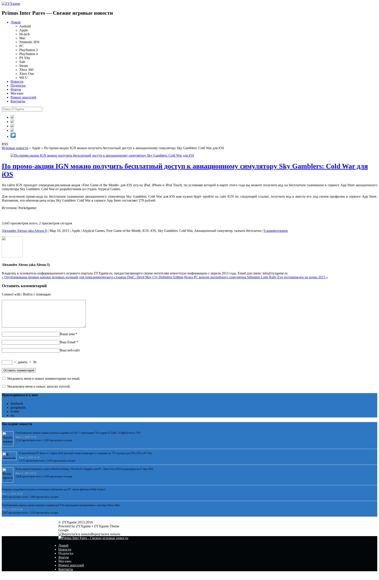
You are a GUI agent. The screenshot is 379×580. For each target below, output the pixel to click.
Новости (17, 81)
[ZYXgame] (11, 3)
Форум (16, 89)
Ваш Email (67, 342)
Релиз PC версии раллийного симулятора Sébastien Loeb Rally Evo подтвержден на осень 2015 (256, 277)
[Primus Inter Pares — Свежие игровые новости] (93, 538)
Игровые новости (15, 148)
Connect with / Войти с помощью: (26, 294)
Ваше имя (67, 334)
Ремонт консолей (23, 97)
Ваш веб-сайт (70, 350)
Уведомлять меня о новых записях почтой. (39, 386)
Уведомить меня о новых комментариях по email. (43, 378)
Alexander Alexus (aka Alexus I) (24, 231)
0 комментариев (276, 231)
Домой (16, 22)
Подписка (18, 85)
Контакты (18, 101)
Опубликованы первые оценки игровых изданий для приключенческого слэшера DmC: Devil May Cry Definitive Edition (92, 277)
